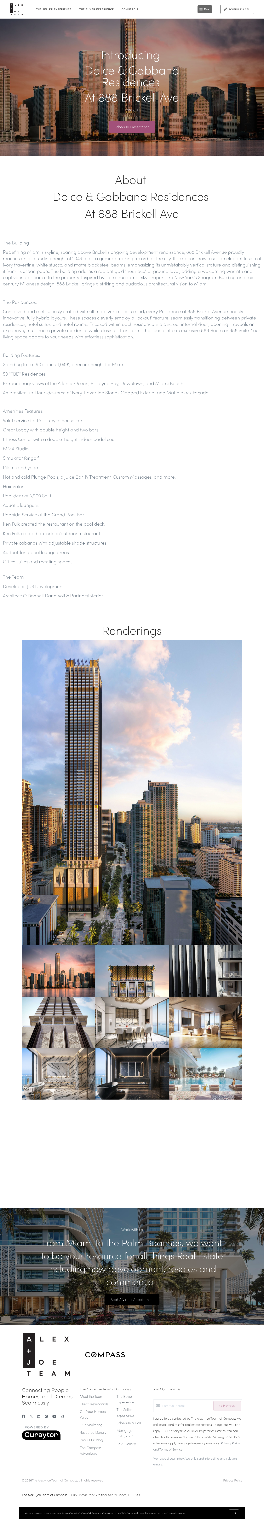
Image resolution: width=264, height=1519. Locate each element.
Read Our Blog (91, 1439)
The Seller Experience (54, 9)
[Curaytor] (41, 1438)
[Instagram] (62, 1416)
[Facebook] (23, 1416)
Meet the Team (91, 1396)
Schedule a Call (129, 1422)
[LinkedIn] (38, 1416)
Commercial (131, 9)
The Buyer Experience (96, 9)
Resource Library (93, 1432)
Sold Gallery (126, 1443)
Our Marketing (91, 1424)
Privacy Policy (232, 1480)
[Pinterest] (46, 1416)
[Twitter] (31, 1416)
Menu (207, 9)
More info (192, 1513)
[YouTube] (54, 1416)
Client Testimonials (94, 1403)
